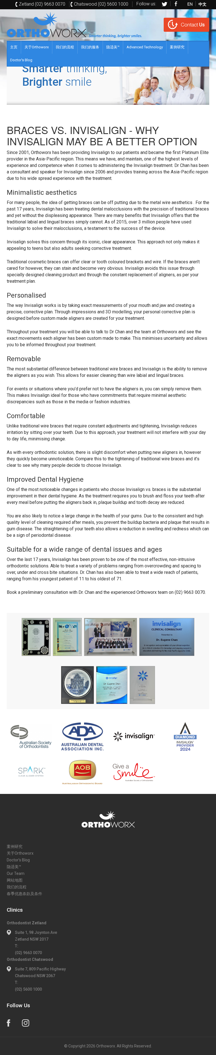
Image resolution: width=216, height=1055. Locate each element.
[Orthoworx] (108, 819)
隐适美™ (113, 47)
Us (193, 25)
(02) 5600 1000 (28, 989)
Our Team (15, 873)
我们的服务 (90, 47)
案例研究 (177, 47)
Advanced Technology (145, 47)
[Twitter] (164, 3)
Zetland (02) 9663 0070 (42, 4)
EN (190, 3)
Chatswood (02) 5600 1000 (101, 4)
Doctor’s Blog (21, 60)
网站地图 (14, 880)
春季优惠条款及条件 (24, 893)
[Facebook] (176, 3)
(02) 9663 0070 (28, 952)
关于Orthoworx (36, 47)
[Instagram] (25, 1023)
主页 (13, 47)
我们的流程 (65, 47)
